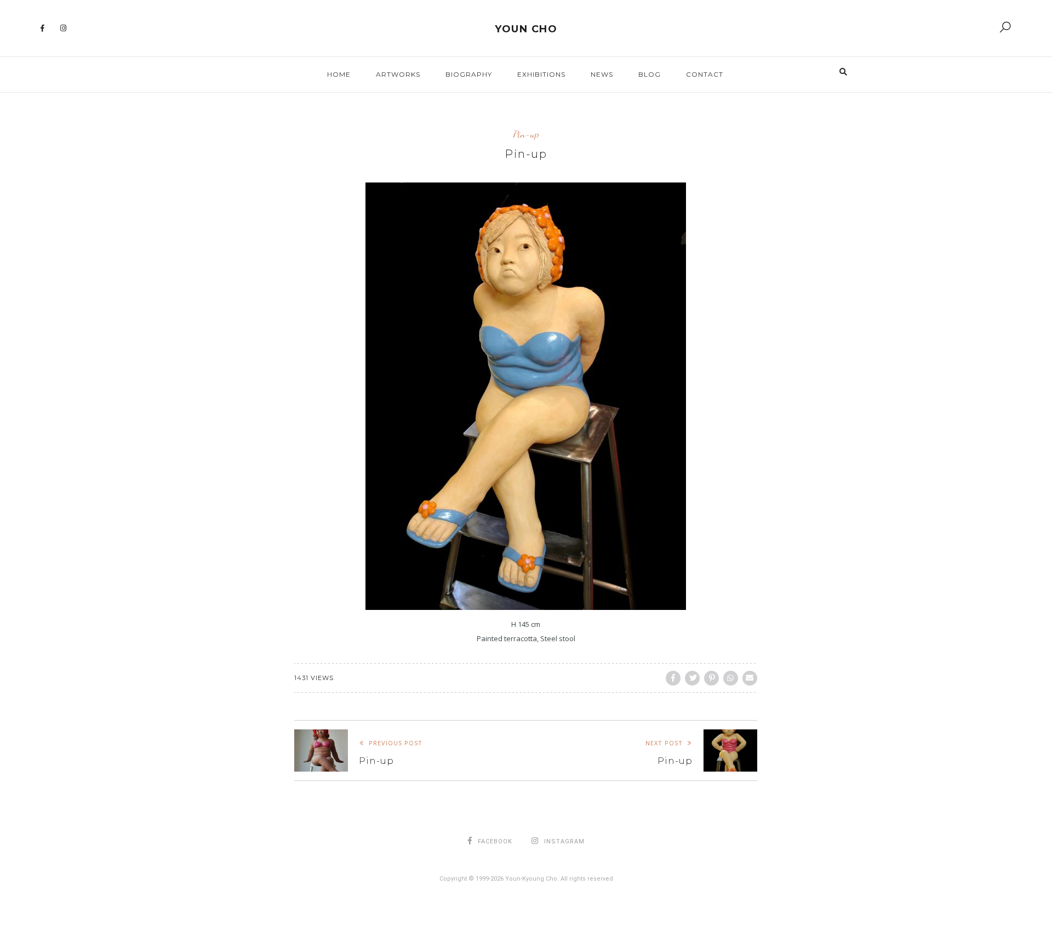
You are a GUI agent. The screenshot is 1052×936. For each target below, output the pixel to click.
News (602, 74)
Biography (468, 74)
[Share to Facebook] (673, 678)
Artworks (398, 74)
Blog (649, 74)
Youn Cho (526, 29)
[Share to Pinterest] (711, 678)
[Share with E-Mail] (749, 678)
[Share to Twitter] (692, 678)
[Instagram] (63, 28)
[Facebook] (43, 28)
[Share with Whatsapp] (730, 678)
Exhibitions (541, 74)
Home (339, 74)
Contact (704, 74)
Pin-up (526, 134)
